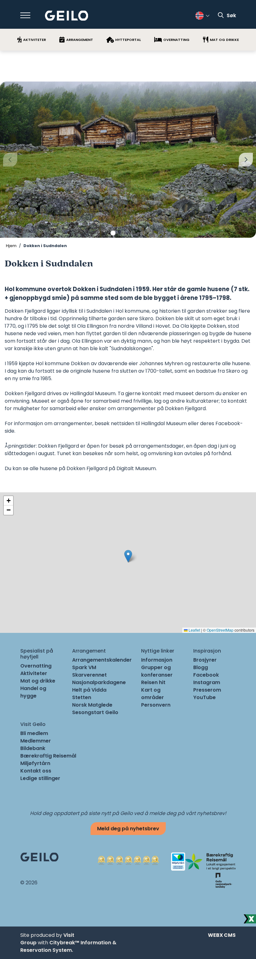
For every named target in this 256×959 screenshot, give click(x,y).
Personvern (155, 704)
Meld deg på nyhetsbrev (128, 828)
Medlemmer (35, 740)
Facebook (206, 674)
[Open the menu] (25, 15)
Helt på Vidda (89, 689)
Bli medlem (34, 733)
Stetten (81, 697)
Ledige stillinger (40, 778)
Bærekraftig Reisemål (48, 755)
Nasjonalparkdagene (99, 682)
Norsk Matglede (92, 704)
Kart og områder (152, 693)
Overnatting (36, 665)
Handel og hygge (33, 692)
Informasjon (156, 659)
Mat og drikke (37, 680)
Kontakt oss (35, 770)
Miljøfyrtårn (35, 763)
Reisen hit (153, 682)
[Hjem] (66, 15)
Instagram (206, 682)
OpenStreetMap (220, 630)
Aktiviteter (33, 673)
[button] (113, 233)
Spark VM (84, 667)
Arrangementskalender (102, 659)
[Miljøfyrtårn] (178, 861)
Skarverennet (89, 674)
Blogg (200, 667)
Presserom (207, 689)
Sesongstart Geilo (95, 712)
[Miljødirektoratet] (223, 879)
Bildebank (32, 748)
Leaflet (194, 630)
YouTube (204, 697)
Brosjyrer (205, 659)
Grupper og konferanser (157, 671)
